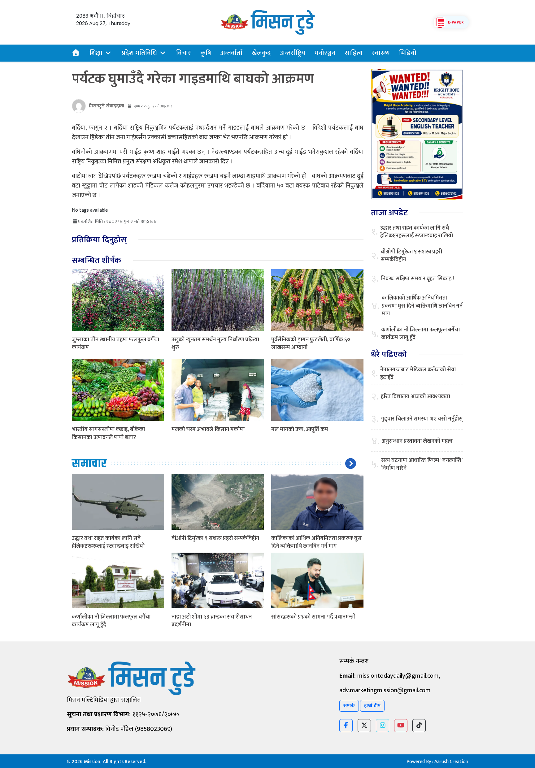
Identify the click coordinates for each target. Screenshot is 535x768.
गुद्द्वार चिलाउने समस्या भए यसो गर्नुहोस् (422, 419)
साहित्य (354, 53)
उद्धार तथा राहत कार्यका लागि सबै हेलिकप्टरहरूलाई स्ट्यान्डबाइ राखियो (108, 542)
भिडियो (407, 53)
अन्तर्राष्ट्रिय (292, 53)
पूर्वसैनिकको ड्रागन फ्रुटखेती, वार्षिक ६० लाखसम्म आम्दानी (310, 343)
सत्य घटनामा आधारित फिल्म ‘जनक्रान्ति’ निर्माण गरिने (421, 464)
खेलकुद (261, 53)
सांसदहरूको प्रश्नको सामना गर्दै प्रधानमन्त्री (313, 617)
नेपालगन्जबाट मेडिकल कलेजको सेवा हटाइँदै (418, 374)
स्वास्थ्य (381, 53)
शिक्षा (95, 53)
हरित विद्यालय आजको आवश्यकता (415, 397)
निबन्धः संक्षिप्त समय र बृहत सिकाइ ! (417, 279)
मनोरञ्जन (325, 53)
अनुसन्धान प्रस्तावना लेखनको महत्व (417, 441)
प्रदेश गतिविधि (139, 53)
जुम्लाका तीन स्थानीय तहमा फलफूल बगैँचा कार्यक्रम (115, 343)
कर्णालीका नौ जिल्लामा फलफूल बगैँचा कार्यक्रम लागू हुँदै (111, 620)
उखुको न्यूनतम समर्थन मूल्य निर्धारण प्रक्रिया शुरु (215, 343)
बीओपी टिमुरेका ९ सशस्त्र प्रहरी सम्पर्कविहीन (215, 538)
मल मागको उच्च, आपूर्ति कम (299, 429)
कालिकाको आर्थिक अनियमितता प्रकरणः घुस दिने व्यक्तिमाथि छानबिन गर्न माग (316, 542)
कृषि (205, 53)
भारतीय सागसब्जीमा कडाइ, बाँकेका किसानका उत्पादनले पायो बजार (108, 433)
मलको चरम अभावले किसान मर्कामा (208, 429)
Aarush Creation (451, 761)
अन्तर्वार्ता (231, 53)
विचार (183, 53)
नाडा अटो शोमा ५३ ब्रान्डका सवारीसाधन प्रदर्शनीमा (212, 620)
